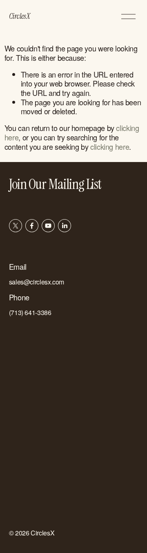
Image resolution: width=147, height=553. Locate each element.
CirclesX (19, 16)
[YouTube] (48, 225)
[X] (15, 225)
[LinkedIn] (64, 225)
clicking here (109, 146)
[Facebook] (31, 225)
